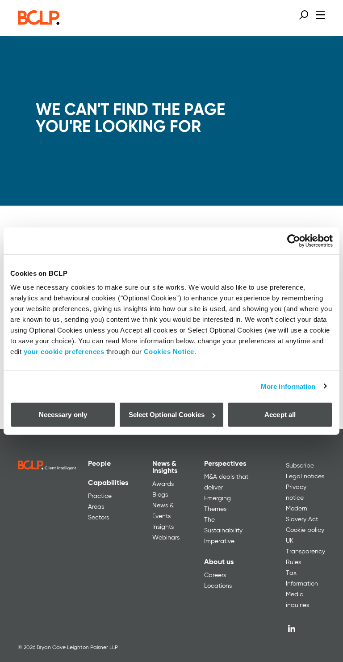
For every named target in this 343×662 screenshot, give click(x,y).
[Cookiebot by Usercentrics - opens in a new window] (294, 240)
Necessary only (63, 414)
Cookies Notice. (170, 351)
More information (288, 386)
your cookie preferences (64, 351)
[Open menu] (320, 14)
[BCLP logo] (38, 22)
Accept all (280, 414)
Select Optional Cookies (167, 414)
